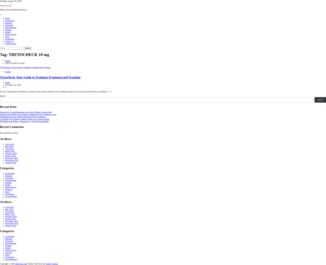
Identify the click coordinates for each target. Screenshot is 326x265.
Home (7, 18)
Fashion (8, 30)
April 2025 (9, 149)
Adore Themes (52, 264)
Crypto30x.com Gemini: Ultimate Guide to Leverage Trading (24, 119)
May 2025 (9, 147)
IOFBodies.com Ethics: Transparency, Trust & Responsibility (24, 121)
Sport (7, 37)
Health (7, 32)
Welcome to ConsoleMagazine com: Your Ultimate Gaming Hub (26, 112)
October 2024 (10, 163)
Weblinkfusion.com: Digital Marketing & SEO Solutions (22, 117)
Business (8, 23)
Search (2, 96)
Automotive (10, 21)
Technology (10, 39)
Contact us (9, 41)
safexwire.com (6, 5)
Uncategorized (11, 196)
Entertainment (10, 28)
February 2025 (11, 153)
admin (7, 83)
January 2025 (10, 156)
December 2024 (11, 158)
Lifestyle (8, 190)
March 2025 (10, 151)
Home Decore (10, 34)
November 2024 (11, 160)
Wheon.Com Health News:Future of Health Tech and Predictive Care (28, 114)
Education (9, 25)
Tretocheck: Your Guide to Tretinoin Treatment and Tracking (40, 77)
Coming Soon (10, 44)
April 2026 (9, 144)
